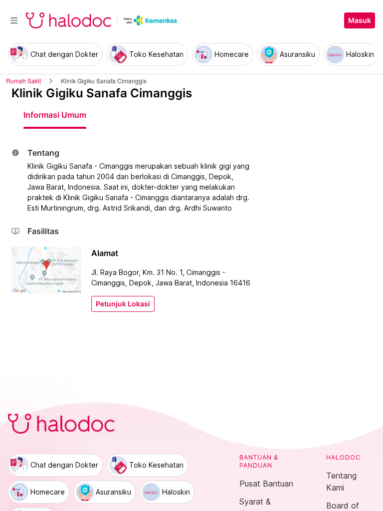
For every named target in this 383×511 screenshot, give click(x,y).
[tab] (54, 115)
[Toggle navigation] (14, 20)
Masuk (359, 20)
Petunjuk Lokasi (123, 304)
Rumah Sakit (23, 80)
